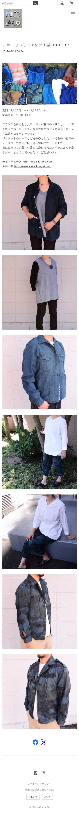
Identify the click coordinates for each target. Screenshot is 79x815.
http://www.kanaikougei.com (32, 166)
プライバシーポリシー (39, 784)
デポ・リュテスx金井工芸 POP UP (36, 45)
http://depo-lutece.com (38, 161)
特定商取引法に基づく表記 (39, 789)
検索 (35, 3)
